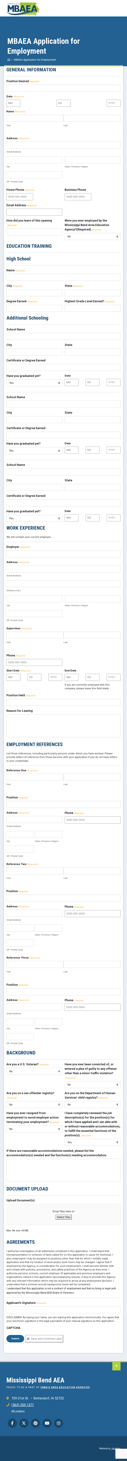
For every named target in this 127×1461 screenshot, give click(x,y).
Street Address (13, 152)
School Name (15, 329)
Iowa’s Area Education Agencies (65, 1387)
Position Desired (22, 81)
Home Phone (20, 189)
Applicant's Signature (26, 1303)
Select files (63, 1217)
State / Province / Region (76, 166)
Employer (18, 547)
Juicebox (116, 1448)
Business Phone (75, 189)
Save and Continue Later (46, 1338)
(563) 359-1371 (22, 1405)
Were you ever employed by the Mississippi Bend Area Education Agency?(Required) (87, 225)
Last (66, 125)
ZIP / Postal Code (14, 181)
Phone (15, 655)
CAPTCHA (13, 1328)
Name (15, 270)
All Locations (18, 1411)
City (8, 166)
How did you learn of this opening (29, 223)
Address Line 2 (13, 590)
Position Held (20, 695)
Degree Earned (21, 301)
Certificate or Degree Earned (25, 360)
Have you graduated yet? (23, 376)
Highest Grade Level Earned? (89, 301)
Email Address (21, 205)
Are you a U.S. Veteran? (27, 1064)
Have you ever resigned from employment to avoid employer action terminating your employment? (32, 1117)
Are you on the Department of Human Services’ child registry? (90, 1095)
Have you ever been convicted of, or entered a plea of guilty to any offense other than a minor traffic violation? (91, 1071)
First (8, 125)
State (74, 285)
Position (17, 797)
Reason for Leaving (19, 710)
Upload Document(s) (20, 1200)
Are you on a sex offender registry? (30, 1095)
